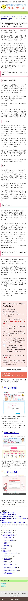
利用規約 (3, 585)
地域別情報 (7, 559)
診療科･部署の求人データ (11, 570)
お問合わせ (3, 586)
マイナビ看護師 (10, 388)
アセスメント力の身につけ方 (8, 514)
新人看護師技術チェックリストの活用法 (11, 516)
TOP (12, 16)
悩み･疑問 (6, 546)
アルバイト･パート (7, 530)
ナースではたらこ (11, 433)
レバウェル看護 (10, 472)
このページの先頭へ (14, 599)
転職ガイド (5, 551)
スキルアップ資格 (9, 540)
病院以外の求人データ (10, 567)
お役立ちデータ (8, 556)
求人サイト (7, 561)
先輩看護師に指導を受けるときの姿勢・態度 (12, 522)
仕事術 (5, 543)
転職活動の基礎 (8, 573)
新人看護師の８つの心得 (7, 513)
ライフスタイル (6, 532)
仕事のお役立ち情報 (8, 535)
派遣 (3, 548)
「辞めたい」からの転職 (10, 553)
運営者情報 (3, 583)
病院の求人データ (9, 564)
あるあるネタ (7, 537)
